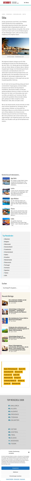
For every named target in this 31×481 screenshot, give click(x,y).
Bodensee (15, 441)
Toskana (14, 417)
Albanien (7, 239)
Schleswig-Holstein (10, 380)
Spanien (6, 270)
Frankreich (7, 249)
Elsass (14, 438)
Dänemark (7, 244)
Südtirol (14, 432)
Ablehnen (15, 472)
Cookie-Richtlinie (9, 479)
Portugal (7, 265)
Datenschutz (16, 479)
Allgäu (14, 408)
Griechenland (8, 252)
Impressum (22, 479)
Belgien (6, 241)
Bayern (22, 369)
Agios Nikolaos (15, 198)
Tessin (13, 443)
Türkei (6, 273)
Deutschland (8, 247)
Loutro (12, 188)
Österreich (7, 262)
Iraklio (12, 219)
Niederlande (8, 260)
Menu (27, 2)
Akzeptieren (15, 468)
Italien (6, 254)
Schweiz (7, 267)
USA (5, 275)
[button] (29, 452)
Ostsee (14, 429)
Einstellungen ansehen (15, 476)
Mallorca (15, 406)
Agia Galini (14, 178)
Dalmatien (15, 420)
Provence (15, 414)
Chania (13, 209)
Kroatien (7, 257)
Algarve (14, 411)
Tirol (13, 435)
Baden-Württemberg (10, 369)
